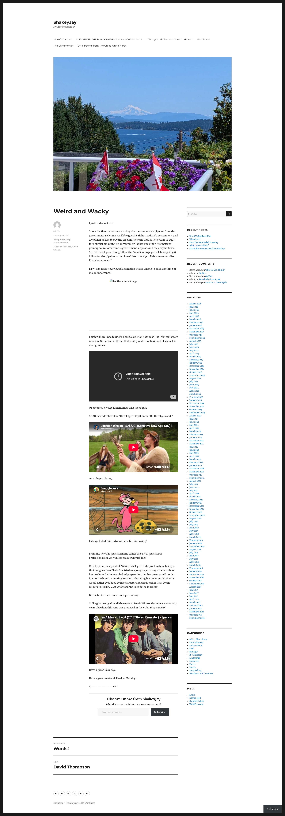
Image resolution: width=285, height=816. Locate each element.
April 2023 (194, 428)
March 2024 (195, 394)
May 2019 (193, 531)
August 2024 (195, 378)
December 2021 (196, 468)
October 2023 (195, 409)
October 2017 (195, 580)
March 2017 (195, 602)
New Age (67, 246)
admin (56, 231)
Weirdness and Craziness (201, 673)
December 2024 (196, 366)
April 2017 (194, 599)
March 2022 (195, 459)
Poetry (192, 664)
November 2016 (196, 612)
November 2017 (196, 577)
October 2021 (195, 475)
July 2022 (193, 447)
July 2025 (193, 344)
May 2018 (193, 559)
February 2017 (196, 605)
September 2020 (197, 515)
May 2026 (194, 313)
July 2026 (193, 307)
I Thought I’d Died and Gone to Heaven (170, 39)
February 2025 (196, 360)
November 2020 (196, 509)
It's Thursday (195, 655)
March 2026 (195, 319)
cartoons (57, 246)
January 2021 (195, 503)
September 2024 (197, 375)
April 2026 (194, 316)
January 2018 (195, 571)
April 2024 (194, 391)
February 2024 (196, 397)
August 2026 (195, 304)
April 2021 (194, 493)
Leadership (194, 658)
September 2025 (197, 338)
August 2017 (195, 587)
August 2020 (195, 518)
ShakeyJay (64, 22)
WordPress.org (196, 704)
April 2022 (194, 456)
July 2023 (193, 419)
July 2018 (193, 552)
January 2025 (195, 363)
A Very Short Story (61, 239)
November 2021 (196, 472)
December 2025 (196, 328)
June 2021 (194, 487)
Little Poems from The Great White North (101, 45)
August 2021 (195, 481)
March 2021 (195, 496)
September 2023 (197, 412)
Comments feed (196, 701)
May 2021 (193, 490)
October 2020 (195, 512)
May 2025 (194, 350)
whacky (57, 250)
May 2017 (193, 596)
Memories (194, 661)
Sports (192, 667)
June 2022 (194, 450)
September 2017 (197, 584)
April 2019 (194, 534)
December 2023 (196, 403)
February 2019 (196, 540)
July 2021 (193, 484)
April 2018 (194, 562)
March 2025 (195, 356)
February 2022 (196, 462)
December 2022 (196, 440)
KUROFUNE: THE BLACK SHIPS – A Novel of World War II (109, 39)
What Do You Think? (199, 245)
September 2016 (197, 618)
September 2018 (197, 546)
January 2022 (195, 465)
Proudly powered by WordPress (80, 803)
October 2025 (195, 335)
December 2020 (196, 506)
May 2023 (193, 425)
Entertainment (60, 242)
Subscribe (160, 712)
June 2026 (194, 310)
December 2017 (196, 574)
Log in (192, 695)
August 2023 (195, 416)
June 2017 (194, 593)
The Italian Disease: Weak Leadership (207, 248)
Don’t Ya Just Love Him (200, 236)
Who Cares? (194, 239)
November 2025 (196, 332)
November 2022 (196, 444)
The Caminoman (63, 45)
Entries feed (195, 698)
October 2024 (195, 372)
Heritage (193, 652)
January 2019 (195, 543)
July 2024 (193, 381)
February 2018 (196, 568)
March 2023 (195, 431)
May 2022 (194, 453)
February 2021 (196, 500)
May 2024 (194, 388)
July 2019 (193, 524)
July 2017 (193, 590)
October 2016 (195, 615)
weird (75, 246)
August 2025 (195, 341)
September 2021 (197, 478)
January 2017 (195, 608)
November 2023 (196, 406)
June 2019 (194, 528)
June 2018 (194, 556)
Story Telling (195, 670)
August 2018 (195, 549)
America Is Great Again (210, 279)
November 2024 (196, 369)
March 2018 (195, 565)
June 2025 (194, 347)
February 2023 (196, 434)
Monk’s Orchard (62, 39)
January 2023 (195, 437)
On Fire (202, 273)
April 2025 (194, 353)
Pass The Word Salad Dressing (203, 242)
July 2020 (193, 521)
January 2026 (195, 325)
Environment (195, 645)
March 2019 (195, 537)
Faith (191, 648)
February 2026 (196, 322)
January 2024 (195, 400)
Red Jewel (203, 39)
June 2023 (194, 422)
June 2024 (194, 384)
